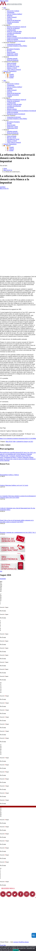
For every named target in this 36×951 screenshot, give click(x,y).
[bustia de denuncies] (13, 543)
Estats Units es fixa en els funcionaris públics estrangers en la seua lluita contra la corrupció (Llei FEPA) (17, 521)
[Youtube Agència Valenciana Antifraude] (9, 896)
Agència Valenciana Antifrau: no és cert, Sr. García (14, 485)
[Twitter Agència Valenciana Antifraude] (15, 896)
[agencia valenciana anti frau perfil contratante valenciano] (13, 552)
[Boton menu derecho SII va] (13, 569)
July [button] (1, 571)
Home (5, 168)
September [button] (3, 578)
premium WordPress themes (21, 942)
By (17, 441)
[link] (11, 4)
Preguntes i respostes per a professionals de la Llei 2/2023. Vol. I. (18, 532)
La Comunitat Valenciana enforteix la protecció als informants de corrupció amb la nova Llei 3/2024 (18, 496)
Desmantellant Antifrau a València (9, 475)
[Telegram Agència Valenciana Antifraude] (32, 896)
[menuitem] (19, 7)
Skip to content (4, 0)
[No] (19, 950)
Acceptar (15, 950)
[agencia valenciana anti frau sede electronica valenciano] (13, 561)
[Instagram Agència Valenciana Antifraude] (27, 896)
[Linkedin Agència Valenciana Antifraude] (3, 896)
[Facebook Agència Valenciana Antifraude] (21, 896)
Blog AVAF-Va (7, 170)
